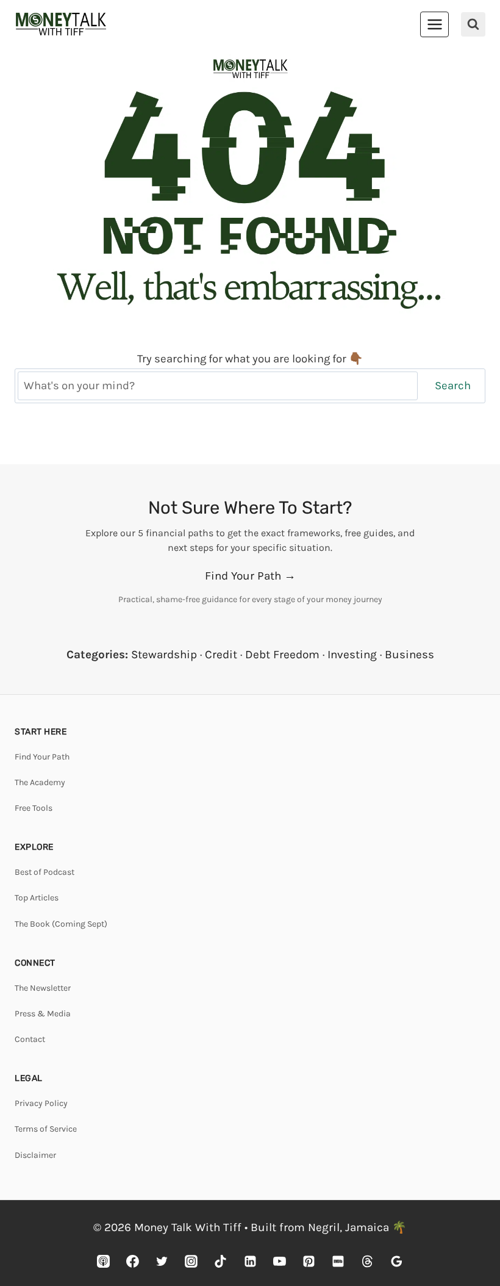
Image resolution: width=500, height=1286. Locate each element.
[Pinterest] (308, 1261)
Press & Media (43, 1013)
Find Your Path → (250, 576)
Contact (30, 1039)
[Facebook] (133, 1261)
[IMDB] (338, 1261)
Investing (352, 654)
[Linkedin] (250, 1261)
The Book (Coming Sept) (61, 924)
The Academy (40, 782)
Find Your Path (42, 757)
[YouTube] (279, 1261)
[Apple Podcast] (103, 1261)
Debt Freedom (282, 654)
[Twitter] (162, 1261)
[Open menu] (434, 24)
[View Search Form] (473, 24)
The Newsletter (43, 988)
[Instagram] (191, 1261)
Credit (221, 654)
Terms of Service (46, 1129)
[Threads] (367, 1261)
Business (409, 654)
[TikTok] (221, 1261)
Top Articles (37, 898)
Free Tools (33, 808)
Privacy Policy (41, 1103)
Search (453, 385)
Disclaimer (35, 1155)
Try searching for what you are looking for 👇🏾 (250, 358)
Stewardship (164, 654)
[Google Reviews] (396, 1261)
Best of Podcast (44, 872)
